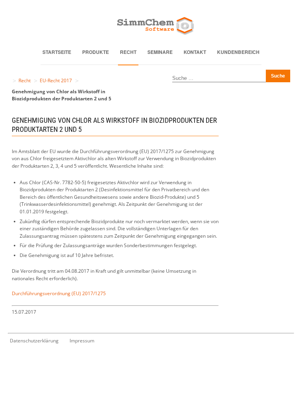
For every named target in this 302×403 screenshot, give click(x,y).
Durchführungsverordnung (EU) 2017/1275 (59, 293)
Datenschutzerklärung (34, 340)
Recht (128, 51)
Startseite (56, 51)
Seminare (160, 51)
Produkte (95, 51)
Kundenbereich (238, 51)
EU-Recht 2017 (56, 80)
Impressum (82, 340)
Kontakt (195, 51)
